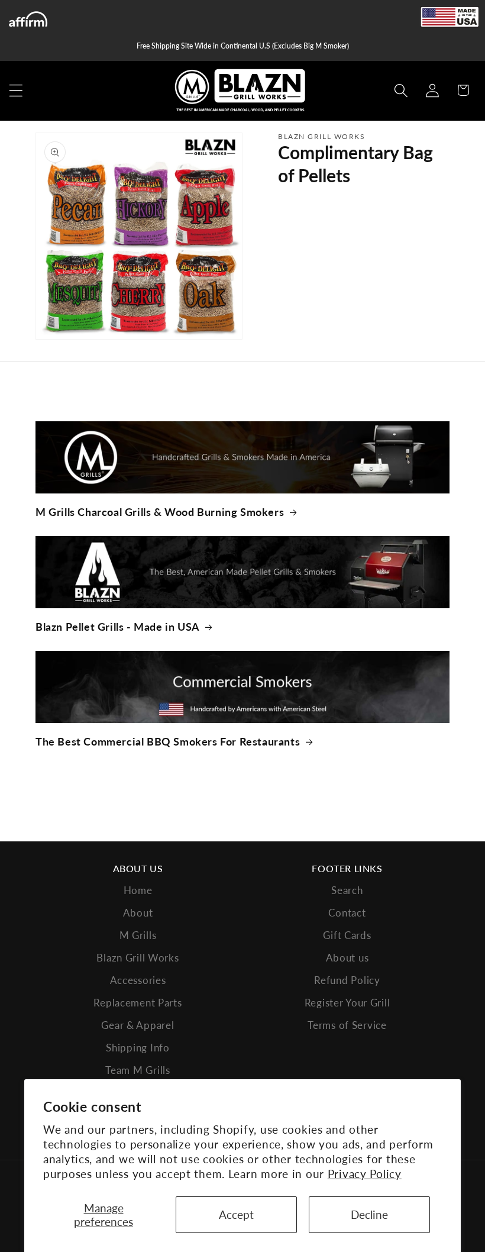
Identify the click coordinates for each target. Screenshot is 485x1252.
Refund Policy (347, 980)
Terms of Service (347, 1025)
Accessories (138, 980)
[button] (16, 90)
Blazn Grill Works (137, 957)
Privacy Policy (365, 1173)
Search (347, 890)
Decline (369, 1214)
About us (347, 957)
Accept (236, 1214)
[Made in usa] (449, 17)
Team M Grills (137, 1070)
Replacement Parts (137, 1002)
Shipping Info (137, 1047)
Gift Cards (347, 935)
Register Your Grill (347, 1002)
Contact (347, 912)
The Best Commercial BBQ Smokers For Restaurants (167, 741)
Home (138, 890)
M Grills (138, 935)
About (138, 912)
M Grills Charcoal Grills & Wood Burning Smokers (159, 511)
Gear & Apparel (137, 1025)
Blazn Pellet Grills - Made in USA (117, 626)
